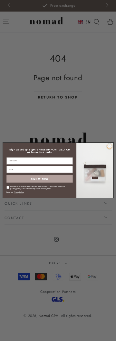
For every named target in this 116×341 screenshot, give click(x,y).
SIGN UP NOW (39, 179)
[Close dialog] (109, 146)
